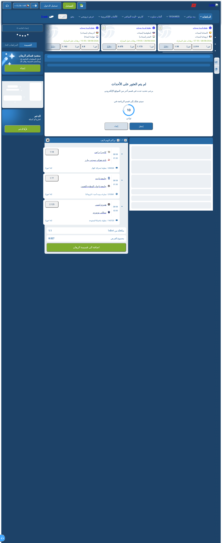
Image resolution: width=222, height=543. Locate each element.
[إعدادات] (35, 6)
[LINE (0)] (210, 60)
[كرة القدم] (203, 60)
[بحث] (47, 60)
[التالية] (118, 140)
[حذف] (48, 140)
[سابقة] (125, 140)
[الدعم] (7, 5)
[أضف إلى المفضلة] (160, 28)
